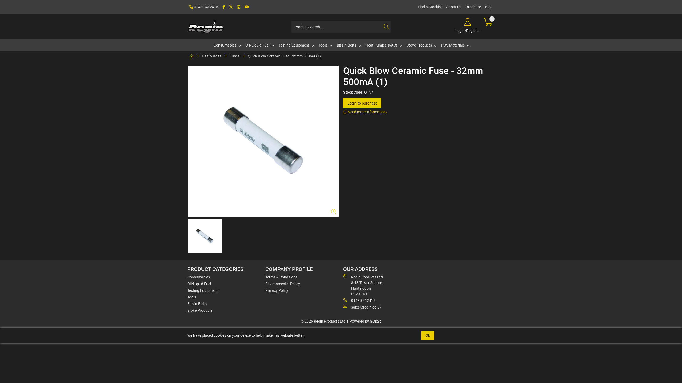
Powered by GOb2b (365, 321)
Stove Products (419, 45)
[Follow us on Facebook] (223, 7)
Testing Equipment (294, 45)
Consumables (225, 45)
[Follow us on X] (231, 7)
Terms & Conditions (281, 277)
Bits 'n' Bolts (346, 45)
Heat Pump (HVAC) (381, 45)
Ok (427, 335)
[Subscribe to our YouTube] (246, 7)
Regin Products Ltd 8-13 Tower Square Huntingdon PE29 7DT (367, 285)
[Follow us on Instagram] (238, 7)
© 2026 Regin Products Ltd (323, 321)
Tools (323, 45)
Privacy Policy (276, 290)
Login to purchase (362, 103)
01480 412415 (205, 7)
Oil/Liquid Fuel (257, 45)
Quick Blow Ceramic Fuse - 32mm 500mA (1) (284, 56)
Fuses (234, 56)
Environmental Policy (282, 284)
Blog (489, 7)
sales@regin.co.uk (366, 307)
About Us (453, 7)
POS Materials (453, 45)
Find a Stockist (430, 7)
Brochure (473, 7)
